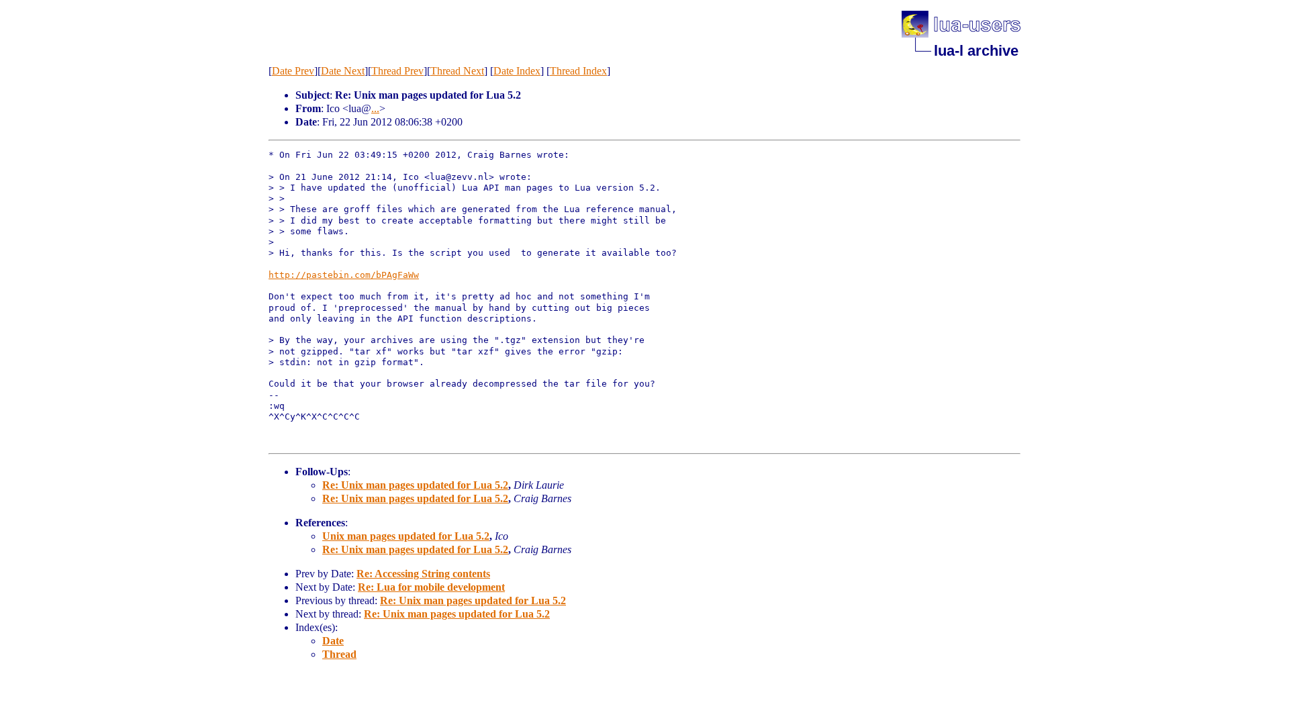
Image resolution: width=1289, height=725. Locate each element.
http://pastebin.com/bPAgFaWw (344, 275)
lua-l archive (976, 50)
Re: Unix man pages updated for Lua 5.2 (415, 485)
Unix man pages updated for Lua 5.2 (405, 536)
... (375, 108)
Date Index (516, 71)
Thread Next (457, 71)
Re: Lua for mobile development (431, 587)
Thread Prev (397, 71)
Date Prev (293, 71)
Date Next (343, 71)
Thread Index (578, 71)
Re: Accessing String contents (423, 573)
